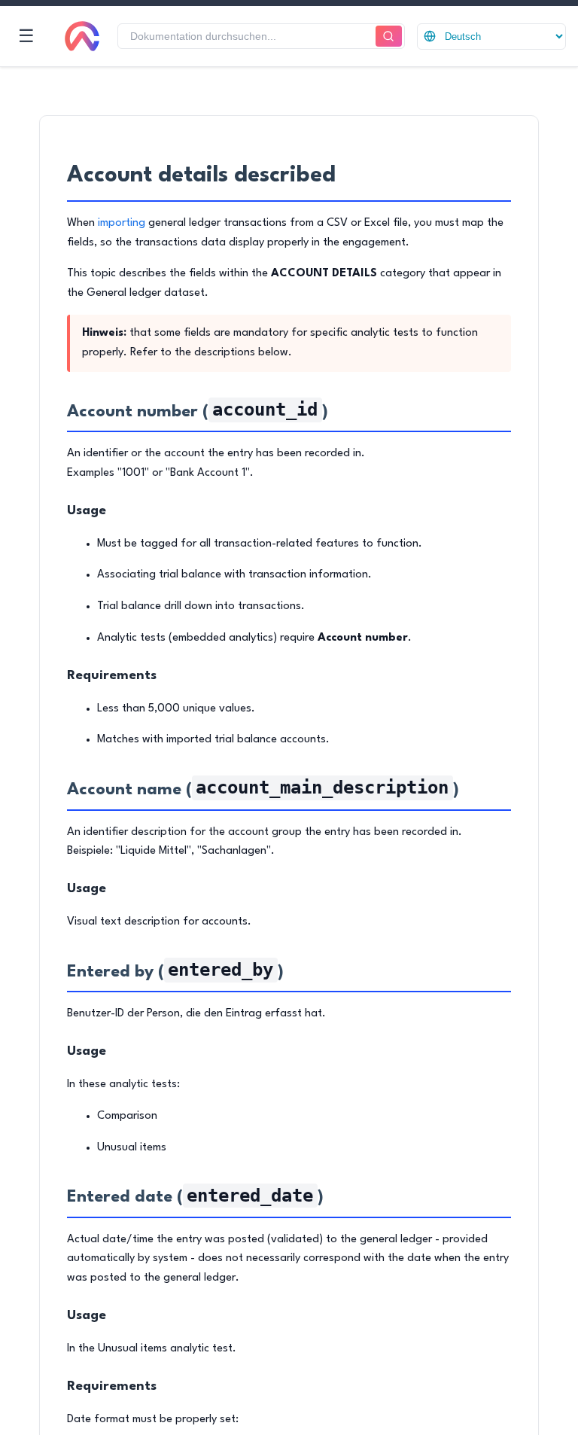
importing (121, 223)
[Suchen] (389, 36)
